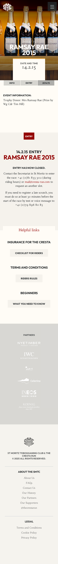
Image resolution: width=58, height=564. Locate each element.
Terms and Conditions (29, 527)
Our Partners (29, 497)
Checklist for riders (29, 253)
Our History (29, 492)
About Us (29, 477)
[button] (52, 6)
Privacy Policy (29, 537)
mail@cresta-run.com (37, 181)
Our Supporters (29, 502)
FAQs (29, 482)
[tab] (29, 136)
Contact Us (29, 487)
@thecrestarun (29, 507)
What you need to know (29, 303)
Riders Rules (29, 278)
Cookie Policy (29, 532)
